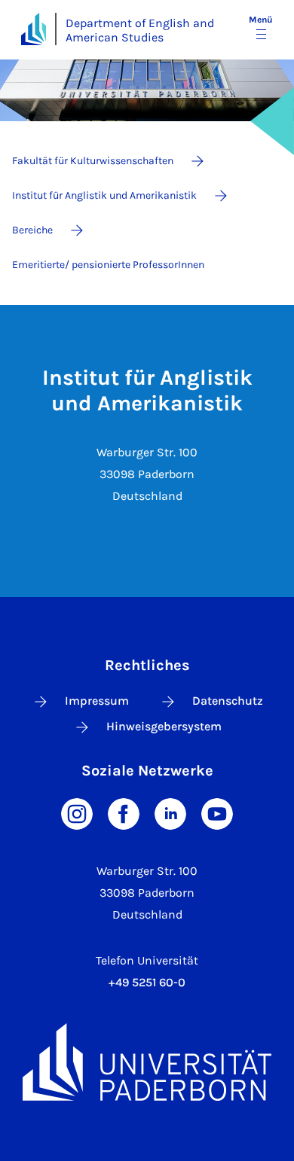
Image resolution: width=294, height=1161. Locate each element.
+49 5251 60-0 (147, 982)
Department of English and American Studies (140, 30)
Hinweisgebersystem (164, 726)
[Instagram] (77, 813)
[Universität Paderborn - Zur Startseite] (33, 29)
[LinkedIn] (170, 813)
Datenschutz (227, 700)
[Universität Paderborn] (147, 1062)
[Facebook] (123, 813)
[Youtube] (217, 813)
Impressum (97, 700)
